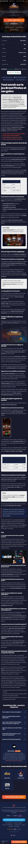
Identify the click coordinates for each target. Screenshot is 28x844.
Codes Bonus (16, 826)
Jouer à (14, 797)
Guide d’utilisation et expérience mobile (12, 137)
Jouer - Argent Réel (14, 20)
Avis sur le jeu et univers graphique (11, 135)
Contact (23, 824)
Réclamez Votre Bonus (19, 842)
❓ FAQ (20, 79)
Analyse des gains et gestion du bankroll (12, 139)
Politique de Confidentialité (7, 824)
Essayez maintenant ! (14, 760)
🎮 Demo (7, 77)
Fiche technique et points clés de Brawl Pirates (14, 133)
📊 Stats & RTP (20, 77)
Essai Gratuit (14, 23)
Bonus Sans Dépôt (20, 1)
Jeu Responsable (17, 824)
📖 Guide (8, 79)
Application (12, 1)
